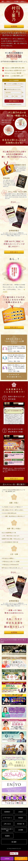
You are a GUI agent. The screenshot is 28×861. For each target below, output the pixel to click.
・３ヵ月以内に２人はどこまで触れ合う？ (12, 507)
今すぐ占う (14, 252)
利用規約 (20, 818)
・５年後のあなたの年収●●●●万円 (10, 564)
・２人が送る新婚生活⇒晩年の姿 (9, 542)
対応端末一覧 (20, 824)
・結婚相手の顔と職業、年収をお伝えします (12, 539)
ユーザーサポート (7, 818)
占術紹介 (20, 812)
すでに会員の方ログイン (21, 858)
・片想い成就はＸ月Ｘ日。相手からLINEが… (12, 510)
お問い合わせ (7, 824)
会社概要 (20, 830)
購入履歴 (14, 842)
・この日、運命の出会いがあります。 (10, 535)
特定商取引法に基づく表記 (7, 829)
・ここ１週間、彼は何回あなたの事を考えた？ (13, 516)
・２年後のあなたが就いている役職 (10, 561)
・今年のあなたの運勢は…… (8, 558)
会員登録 (14, 26)
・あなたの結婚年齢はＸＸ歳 (8, 532)
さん (22, 86)
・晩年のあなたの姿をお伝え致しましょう (12, 568)
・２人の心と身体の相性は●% (8, 513)
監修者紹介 (7, 812)
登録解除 (7, 836)
